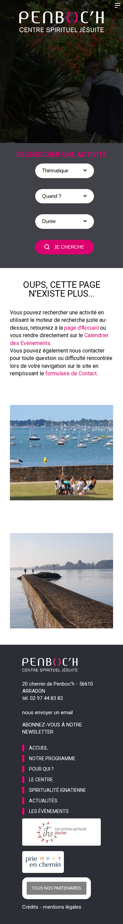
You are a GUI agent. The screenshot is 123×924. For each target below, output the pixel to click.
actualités (43, 800)
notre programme (52, 758)
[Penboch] (61, 22)
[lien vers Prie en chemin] (44, 862)
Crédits (30, 907)
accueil (38, 748)
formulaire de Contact (71, 373)
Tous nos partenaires (56, 888)
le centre (41, 779)
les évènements (49, 811)
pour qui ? (41, 769)
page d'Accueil (81, 328)
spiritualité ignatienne (57, 790)
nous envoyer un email (47, 712)
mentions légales (62, 907)
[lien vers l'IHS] (61, 832)
